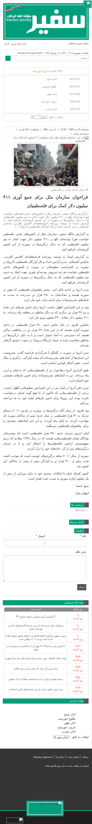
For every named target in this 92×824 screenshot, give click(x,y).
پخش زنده (73, 756)
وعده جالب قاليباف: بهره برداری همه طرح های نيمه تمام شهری (35, 658)
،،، (87, 509)
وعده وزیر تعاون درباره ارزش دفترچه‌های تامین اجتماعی (36, 689)
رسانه (85, 756)
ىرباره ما (60, 756)
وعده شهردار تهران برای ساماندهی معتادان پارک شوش (35, 679)
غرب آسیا (80, 509)
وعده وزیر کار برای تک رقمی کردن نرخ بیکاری (35, 668)
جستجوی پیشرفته (42, 756)
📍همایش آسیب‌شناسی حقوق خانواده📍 (35, 616)
